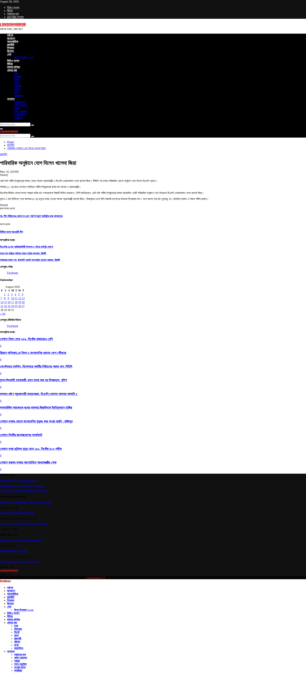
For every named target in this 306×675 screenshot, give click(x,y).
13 (23, 298)
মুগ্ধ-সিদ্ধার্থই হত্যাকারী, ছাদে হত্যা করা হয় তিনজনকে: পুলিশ (33, 380)
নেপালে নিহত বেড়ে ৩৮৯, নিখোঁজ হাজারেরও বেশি (26, 339)
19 (19, 302)
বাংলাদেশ (11, 38)
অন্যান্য (11, 98)
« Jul (2, 313)
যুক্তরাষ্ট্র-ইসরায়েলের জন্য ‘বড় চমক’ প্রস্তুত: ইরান (19, 561)
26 (19, 306)
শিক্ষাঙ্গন (10, 47)
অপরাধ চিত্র (20, 114)
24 (12, 306)
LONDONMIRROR (13, 25)
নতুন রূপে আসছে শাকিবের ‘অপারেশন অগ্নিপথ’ (17, 513)
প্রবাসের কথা (13, 13)
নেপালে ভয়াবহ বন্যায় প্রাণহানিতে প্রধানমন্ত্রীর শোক (28, 462)
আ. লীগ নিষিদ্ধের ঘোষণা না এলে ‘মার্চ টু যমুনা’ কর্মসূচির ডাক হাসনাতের (31, 216)
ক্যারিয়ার (18, 118)
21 (2, 306)
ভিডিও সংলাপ (13, 7)
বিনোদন (10, 51)
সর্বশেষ (10, 35)
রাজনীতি (10, 44)
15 (5, 302)
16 (9, 302)
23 (9, 306)
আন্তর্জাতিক (12, 41)
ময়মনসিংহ (18, 95)
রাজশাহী (17, 86)
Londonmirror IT (95, 577)
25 (16, 306)
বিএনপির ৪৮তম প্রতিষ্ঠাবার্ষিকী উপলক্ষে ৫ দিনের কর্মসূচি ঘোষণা (26, 246)
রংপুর (16, 92)
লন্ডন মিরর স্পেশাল (15, 17)
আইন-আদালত (20, 105)
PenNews (5, 581)
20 (23, 302)
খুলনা (16, 82)
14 (2, 302)
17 (12, 302)
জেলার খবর (12, 70)
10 (12, 298)
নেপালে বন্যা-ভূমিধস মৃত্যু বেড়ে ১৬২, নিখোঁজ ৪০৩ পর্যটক (31, 449)
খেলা (9, 54)
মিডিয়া (10, 10)
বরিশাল (17, 89)
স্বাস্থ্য (17, 108)
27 (23, 306)
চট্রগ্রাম (18, 76)
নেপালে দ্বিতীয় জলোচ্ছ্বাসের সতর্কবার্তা (21, 435)
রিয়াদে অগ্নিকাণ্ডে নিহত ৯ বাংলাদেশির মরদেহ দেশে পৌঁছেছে (33, 353)
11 (16, 298)
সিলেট (16, 79)
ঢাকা (16, 73)
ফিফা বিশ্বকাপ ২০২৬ (23, 57)
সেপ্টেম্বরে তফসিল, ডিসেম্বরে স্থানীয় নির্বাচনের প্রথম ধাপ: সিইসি (36, 366)
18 (16, 302)
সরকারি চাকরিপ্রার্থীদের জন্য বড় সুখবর (13, 551)
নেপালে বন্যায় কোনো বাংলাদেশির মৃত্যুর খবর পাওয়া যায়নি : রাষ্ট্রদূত (36, 421)
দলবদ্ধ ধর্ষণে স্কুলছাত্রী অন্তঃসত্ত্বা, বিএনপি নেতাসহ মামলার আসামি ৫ (39, 394)
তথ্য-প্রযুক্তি (20, 111)
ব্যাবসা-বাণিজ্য (13, 67)
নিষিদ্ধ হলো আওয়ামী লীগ (11, 231)
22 (5, 306)
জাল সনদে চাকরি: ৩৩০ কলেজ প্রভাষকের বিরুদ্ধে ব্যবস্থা (21, 540)
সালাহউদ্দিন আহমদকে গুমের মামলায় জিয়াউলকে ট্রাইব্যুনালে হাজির (36, 407)
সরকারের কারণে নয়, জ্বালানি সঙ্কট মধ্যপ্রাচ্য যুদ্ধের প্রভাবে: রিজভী (30, 260)
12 (19, 298)
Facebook (12, 272)
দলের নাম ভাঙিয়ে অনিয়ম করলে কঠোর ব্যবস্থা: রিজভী (23, 253)
